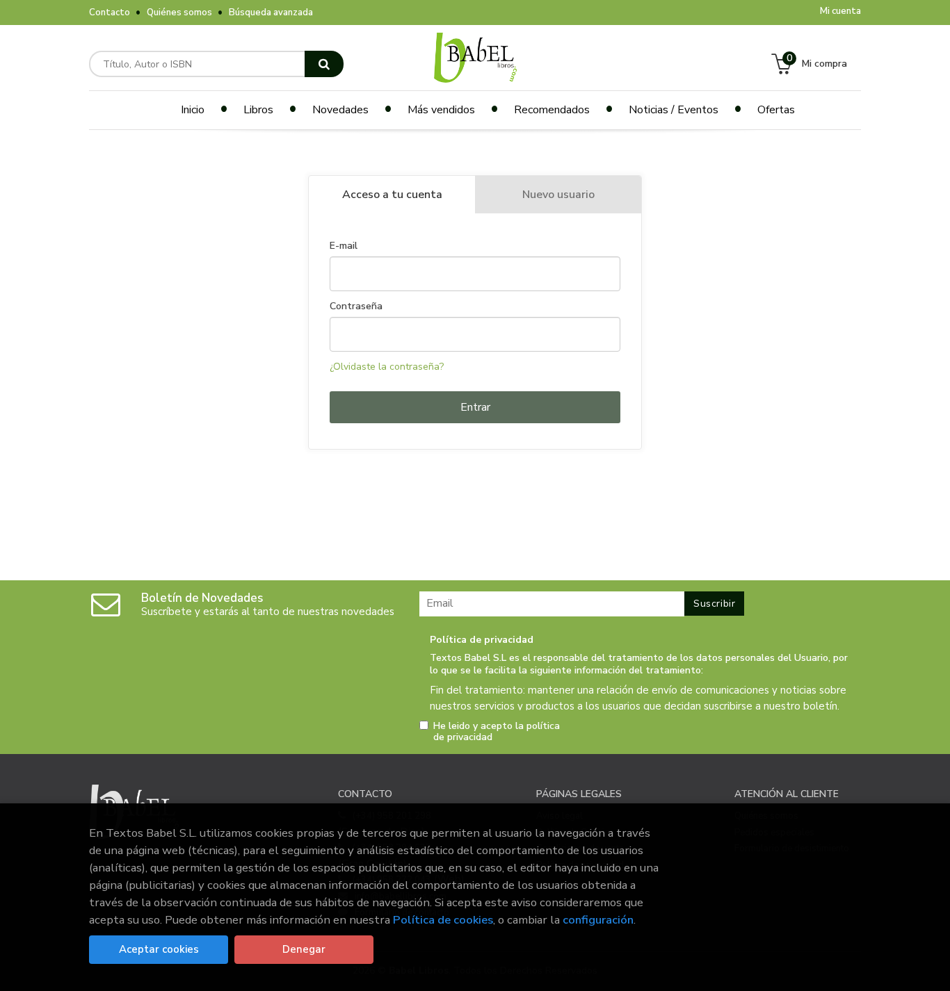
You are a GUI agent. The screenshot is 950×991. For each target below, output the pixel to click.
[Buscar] (324, 64)
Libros (258, 109)
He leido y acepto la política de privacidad (496, 732)
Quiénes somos (179, 12)
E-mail (343, 246)
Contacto (109, 12)
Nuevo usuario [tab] (558, 194)
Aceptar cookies (159, 949)
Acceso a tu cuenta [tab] (392, 194)
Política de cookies (443, 920)
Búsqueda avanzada (271, 12)
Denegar (303, 949)
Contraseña (356, 306)
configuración (598, 920)
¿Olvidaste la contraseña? (387, 366)
